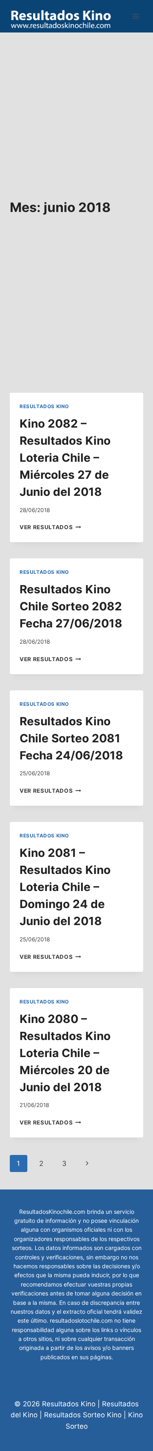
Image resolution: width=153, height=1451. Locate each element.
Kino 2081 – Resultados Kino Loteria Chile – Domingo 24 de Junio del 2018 (65, 887)
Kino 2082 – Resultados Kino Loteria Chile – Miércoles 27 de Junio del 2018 (65, 458)
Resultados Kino (44, 406)
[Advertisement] (76, 108)
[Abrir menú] (135, 16)
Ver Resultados (50, 527)
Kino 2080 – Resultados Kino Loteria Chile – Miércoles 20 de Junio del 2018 (65, 1053)
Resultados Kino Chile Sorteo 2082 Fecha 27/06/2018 (71, 606)
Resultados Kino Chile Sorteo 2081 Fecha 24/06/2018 (71, 738)
